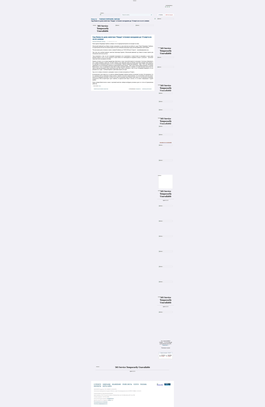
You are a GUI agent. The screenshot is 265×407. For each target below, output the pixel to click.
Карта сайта (107, 386)
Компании (106, 384)
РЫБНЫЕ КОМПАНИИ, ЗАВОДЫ (109, 19)
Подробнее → (165, 345)
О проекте (97, 384)
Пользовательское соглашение (100, 402)
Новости (94, 19)
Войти (161, 14)
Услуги (136, 384)
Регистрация (169, 14)
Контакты (97, 386)
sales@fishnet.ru (110, 398)
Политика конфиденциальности (100, 403)
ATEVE (109, 400)
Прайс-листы (127, 384)
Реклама (143, 384)
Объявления (116, 384)
